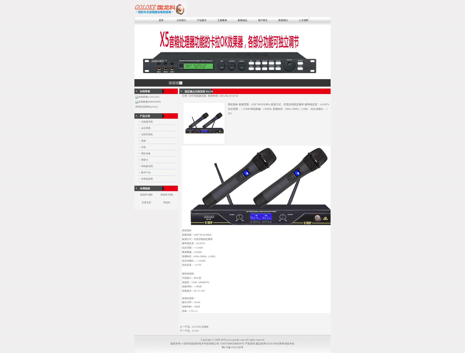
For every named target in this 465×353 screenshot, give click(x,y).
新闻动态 (242, 20)
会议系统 (146, 128)
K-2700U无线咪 (200, 326)
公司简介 (181, 20)
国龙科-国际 (146, 194)
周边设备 (146, 153)
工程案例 (222, 20)
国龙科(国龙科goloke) (146, 106)
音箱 (143, 140)
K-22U (195, 330)
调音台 (144, 159)
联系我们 (283, 20)
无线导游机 (147, 134)
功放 (143, 147)
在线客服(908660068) (149, 101)
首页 (161, 20)
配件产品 (146, 172)
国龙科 (166, 202)
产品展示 (202, 20)
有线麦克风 (147, 166)
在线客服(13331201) (148, 96)
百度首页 (146, 202)
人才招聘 (303, 20)
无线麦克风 (147, 121)
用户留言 (263, 20)
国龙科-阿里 (167, 194)
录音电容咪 (147, 178)
